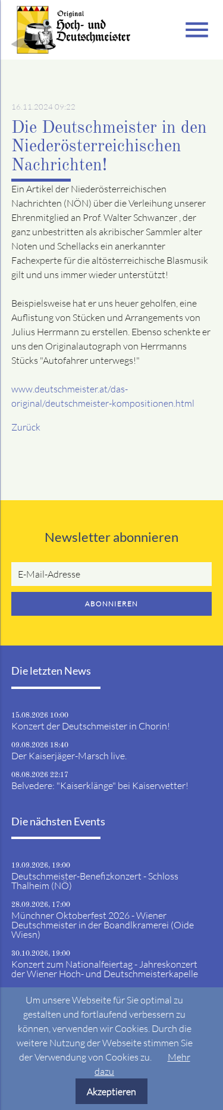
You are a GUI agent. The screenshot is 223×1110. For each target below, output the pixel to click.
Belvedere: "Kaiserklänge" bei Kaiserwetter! (100, 785)
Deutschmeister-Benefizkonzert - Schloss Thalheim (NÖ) (94, 880)
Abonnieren (111, 603)
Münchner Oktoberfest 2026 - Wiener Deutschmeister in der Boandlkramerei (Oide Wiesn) (102, 925)
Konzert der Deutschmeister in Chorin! (90, 726)
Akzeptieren (111, 1091)
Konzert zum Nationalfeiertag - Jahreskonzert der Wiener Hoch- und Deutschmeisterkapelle (104, 968)
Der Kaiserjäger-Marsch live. (69, 755)
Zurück (25, 427)
